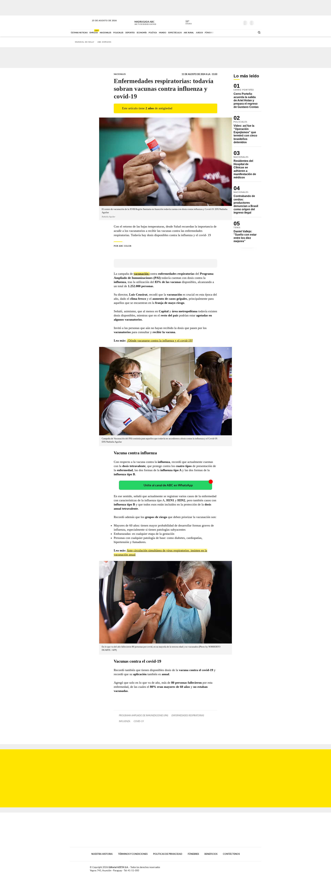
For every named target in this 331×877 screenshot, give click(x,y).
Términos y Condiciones (133, 854)
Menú (258, 22)
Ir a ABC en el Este (101, 23)
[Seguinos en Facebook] (222, 22)
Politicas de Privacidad (167, 854)
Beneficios (210, 854)
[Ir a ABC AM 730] (235, 32)
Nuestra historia (102, 854)
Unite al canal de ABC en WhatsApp (168, 485)
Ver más (247, 97)
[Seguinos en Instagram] (238, 22)
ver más (186, 22)
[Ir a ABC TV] (225, 32)
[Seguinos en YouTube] (233, 22)
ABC (80, 22)
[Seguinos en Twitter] (228, 22)
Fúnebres (193, 854)
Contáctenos (231, 854)
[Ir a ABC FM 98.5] (249, 32)
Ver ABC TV (152, 22)
